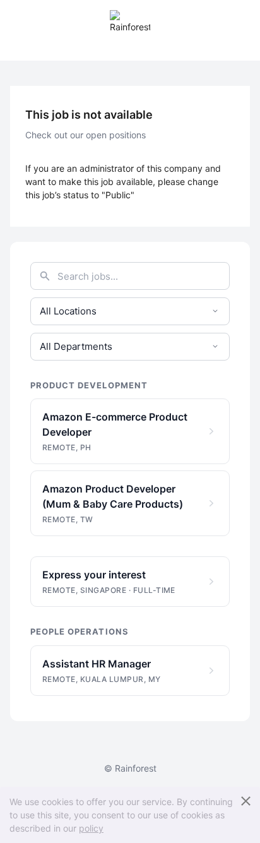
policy (91, 828)
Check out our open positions (85, 134)
